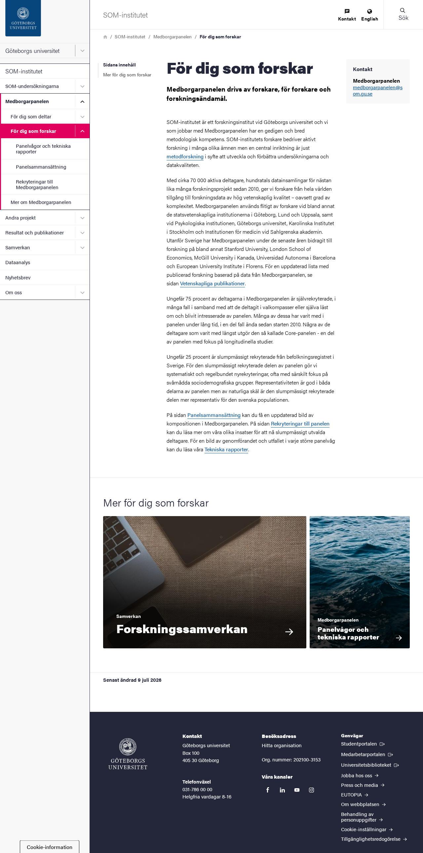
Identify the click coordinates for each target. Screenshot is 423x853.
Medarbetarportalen (367, 753)
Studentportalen (363, 743)
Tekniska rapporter (226, 449)
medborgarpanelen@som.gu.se (378, 90)
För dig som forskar (33, 130)
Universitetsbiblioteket (370, 764)
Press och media (360, 784)
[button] (403, 14)
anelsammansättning (214, 415)
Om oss (13, 292)
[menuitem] (347, 15)
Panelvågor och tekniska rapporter (43, 148)
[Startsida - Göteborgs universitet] (45, 21)
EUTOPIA (352, 794)
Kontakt (347, 18)
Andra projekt (20, 217)
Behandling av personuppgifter (359, 816)
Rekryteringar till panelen (300, 423)
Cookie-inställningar (364, 829)
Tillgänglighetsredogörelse (371, 838)
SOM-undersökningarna (32, 85)
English (369, 18)
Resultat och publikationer (34, 232)
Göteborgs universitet (32, 50)
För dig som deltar (31, 116)
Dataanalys (17, 262)
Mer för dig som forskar (127, 74)
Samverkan (17, 247)
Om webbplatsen (361, 803)
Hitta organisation (282, 745)
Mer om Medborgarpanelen (41, 201)
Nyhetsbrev (17, 277)
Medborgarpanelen (27, 101)
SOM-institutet (23, 71)
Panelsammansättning (41, 166)
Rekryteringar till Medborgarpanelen (37, 184)
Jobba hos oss (357, 775)
